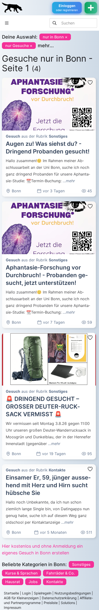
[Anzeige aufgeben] (91, 7)
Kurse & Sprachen (21, 573)
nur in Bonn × (55, 37)
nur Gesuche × (18, 45)
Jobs (33, 581)
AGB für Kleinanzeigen (21, 598)
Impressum (12, 607)
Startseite (11, 593)
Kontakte (54, 581)
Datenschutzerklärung (59, 598)
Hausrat (12, 581)
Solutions (68, 603)
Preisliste (51, 603)
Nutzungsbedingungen (73, 593)
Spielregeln (42, 593)
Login (26, 593)
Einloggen (67, 8)
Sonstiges (81, 564)
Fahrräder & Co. (60, 573)
